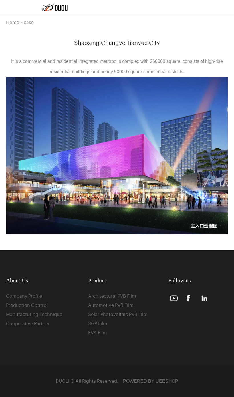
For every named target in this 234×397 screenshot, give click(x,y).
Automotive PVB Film (111, 305)
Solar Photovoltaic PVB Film (118, 314)
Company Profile (24, 296)
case (29, 22)
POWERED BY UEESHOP (150, 381)
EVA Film (97, 332)
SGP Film (97, 323)
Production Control (27, 305)
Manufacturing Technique (34, 314)
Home (12, 22)
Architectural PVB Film (112, 296)
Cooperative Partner (28, 323)
